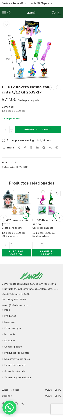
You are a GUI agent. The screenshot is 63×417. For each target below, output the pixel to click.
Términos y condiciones (17, 377)
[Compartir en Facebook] (25, 147)
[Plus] (11, 128)
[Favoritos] (6, 24)
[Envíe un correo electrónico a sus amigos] (56, 147)
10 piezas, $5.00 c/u (47, 237)
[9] (31, 49)
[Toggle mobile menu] (4, 13)
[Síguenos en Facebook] (3, 403)
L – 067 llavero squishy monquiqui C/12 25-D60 (16, 220)
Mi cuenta (9, 334)
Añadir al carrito (38, 129)
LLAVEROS (22, 167)
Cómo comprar (13, 328)
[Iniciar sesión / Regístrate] (54, 13)
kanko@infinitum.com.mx (16, 305)
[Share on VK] (50, 147)
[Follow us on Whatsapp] (22, 403)
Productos (10, 316)
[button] (26, 216)
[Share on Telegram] (43, 147)
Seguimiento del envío (17, 359)
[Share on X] (19, 147)
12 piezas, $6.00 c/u (16, 237)
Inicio (7, 309)
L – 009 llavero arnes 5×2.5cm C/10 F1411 (46, 220)
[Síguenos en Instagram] (16, 403)
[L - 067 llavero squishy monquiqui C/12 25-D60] (16, 203)
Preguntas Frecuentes (16, 353)
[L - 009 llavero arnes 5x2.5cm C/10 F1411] (46, 203)
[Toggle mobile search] (9, 13)
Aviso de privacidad (15, 371)
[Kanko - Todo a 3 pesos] (31, 13)
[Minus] (11, 131)
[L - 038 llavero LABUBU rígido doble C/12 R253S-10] (58, 87)
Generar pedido (13, 346)
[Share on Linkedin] (37, 147)
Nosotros (9, 322)
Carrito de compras (15, 365)
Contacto (9, 340)
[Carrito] (59, 13)
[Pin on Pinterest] (31, 147)
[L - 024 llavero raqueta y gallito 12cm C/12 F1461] (51, 87)
